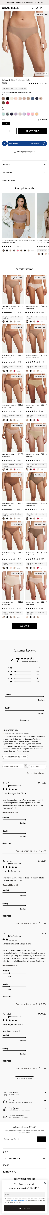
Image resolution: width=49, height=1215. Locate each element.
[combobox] (37, 773)
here (14, 1102)
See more (24, 720)
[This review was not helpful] (44, 850)
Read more (40, 961)
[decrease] (4, 131)
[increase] (14, 131)
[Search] (32, 7)
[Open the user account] (37, 8)
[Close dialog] (45, 1183)
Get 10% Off (24, 1208)
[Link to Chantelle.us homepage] (11, 8)
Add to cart (32, 131)
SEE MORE (24, 625)
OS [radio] (6, 123)
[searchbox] (13, 766)
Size (3, 119)
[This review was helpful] (39, 850)
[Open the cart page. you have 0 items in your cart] (41, 8)
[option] (3, 98)
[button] (43, 143)
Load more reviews (24, 1078)
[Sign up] (41, 1139)
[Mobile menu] (45, 8)
